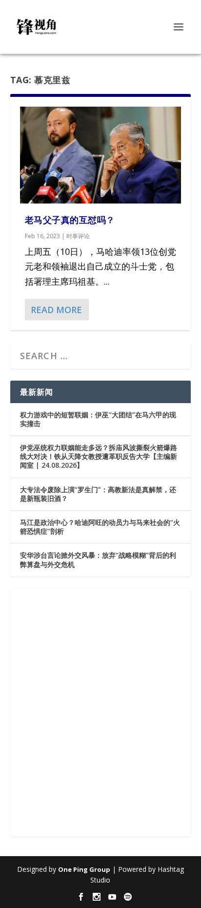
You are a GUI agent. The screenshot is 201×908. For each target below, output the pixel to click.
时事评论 (78, 236)
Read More (56, 310)
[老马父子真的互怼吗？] (100, 155)
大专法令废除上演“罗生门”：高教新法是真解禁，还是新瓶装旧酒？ (98, 494)
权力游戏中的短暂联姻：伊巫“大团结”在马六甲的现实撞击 (98, 419)
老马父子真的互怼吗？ (70, 220)
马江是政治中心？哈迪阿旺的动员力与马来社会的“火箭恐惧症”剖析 (100, 527)
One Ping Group (84, 869)
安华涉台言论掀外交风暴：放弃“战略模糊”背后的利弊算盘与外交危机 (98, 559)
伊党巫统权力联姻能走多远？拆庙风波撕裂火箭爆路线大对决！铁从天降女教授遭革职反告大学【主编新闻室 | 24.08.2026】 (98, 456)
